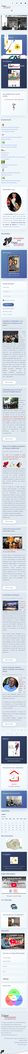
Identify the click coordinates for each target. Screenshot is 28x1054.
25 (18, 730)
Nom (4, 971)
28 (7, 733)
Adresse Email (7, 961)
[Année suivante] (4, 814)
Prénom (5, 966)
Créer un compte (7, 314)
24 (15, 730)
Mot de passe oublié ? (8, 308)
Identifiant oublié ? (8, 311)
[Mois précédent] (2, 814)
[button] (12, 10)
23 (12, 730)
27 (24, 730)
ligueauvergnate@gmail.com (9, 1035)
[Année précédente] (1, 814)
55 (17, 733)
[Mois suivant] (5, 814)
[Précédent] (3, 730)
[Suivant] (20, 733)
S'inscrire (14, 784)
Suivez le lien (15, 226)
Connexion (8, 304)
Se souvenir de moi (9, 300)
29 (10, 733)
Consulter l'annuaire (14, 786)
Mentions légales (22, 1044)
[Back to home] (6, 7)
